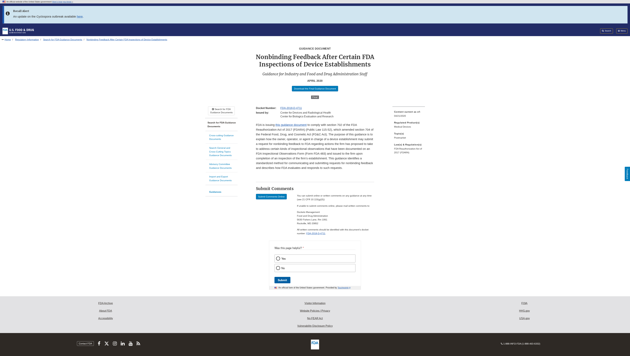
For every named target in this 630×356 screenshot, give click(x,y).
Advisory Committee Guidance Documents (220, 166)
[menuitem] (408, 114)
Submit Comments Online (271, 196)
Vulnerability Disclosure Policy (315, 325)
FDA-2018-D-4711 (291, 108)
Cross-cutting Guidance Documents (221, 137)
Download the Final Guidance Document (315, 88)
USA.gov (524, 318)
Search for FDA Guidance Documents (62, 39)
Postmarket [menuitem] (400, 137)
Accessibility (105, 318)
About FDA (105, 310)
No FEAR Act (315, 318)
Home (8, 39)
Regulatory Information (27, 39)
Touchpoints (343, 288)
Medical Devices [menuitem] (402, 126)
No (283, 268)
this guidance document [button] (291, 125)
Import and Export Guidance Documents (220, 178)
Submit (282, 280)
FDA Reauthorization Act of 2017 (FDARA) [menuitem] (408, 150)
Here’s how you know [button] (62, 2)
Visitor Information (315, 303)
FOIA (524, 303)
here (80, 16)
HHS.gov (524, 310)
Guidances (215, 192)
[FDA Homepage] (18, 31)
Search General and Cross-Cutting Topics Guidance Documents (220, 152)
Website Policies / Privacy (315, 310)
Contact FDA (85, 343)
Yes (283, 258)
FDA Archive (105, 303)
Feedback (627, 174)
